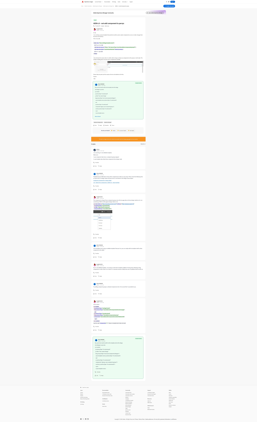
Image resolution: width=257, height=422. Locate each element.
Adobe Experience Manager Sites (108, 6)
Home (82, 6)
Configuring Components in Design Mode (102, 180)
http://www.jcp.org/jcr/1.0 (128, 204)
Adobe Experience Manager (97, 6)
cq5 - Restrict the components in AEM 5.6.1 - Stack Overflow (106, 182)
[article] (118, 158)
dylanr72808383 (101, 84)
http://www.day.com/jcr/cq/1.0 (109, 204)
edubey (97, 149)
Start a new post (127, 139)
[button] (169, 6)
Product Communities (88, 6)
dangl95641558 (99, 28)
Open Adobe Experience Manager (156, 12)
